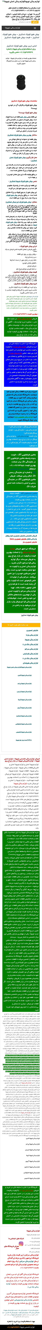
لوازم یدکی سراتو (31, 649)
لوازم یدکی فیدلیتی (30, 654)
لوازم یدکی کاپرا (22, 436)
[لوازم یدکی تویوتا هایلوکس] (35, 724)
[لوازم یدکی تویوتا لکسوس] (35, 732)
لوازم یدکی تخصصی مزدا (23, 417)
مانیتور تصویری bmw (18, 539)
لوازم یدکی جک (24, 318)
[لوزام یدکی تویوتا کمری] (35, 675)
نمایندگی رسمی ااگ (34, 1252)
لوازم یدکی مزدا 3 (19, 347)
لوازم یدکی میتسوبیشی (23, 1300)
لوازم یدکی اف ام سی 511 (32, 1245)
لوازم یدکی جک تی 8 (30, 644)
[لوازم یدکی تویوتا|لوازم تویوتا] (21, 2)
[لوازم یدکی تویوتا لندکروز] (35, 716)
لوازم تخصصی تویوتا (20, 1327)
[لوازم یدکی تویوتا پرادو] (35, 683)
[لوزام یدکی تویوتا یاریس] (35, 691)
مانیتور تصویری (32, 630)
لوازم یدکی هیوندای (30, 663)
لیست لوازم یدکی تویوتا (33, 1235)
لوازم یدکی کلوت (35, 1248)
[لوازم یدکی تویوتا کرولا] (35, 699)
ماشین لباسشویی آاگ (29, 493)
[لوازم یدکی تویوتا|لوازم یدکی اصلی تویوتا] (35, 667)
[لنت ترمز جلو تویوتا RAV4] (35, 740)
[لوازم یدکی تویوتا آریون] (35, 708)
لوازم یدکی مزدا (32, 635)
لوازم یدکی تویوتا (33, 296)
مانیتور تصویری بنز (30, 542)
